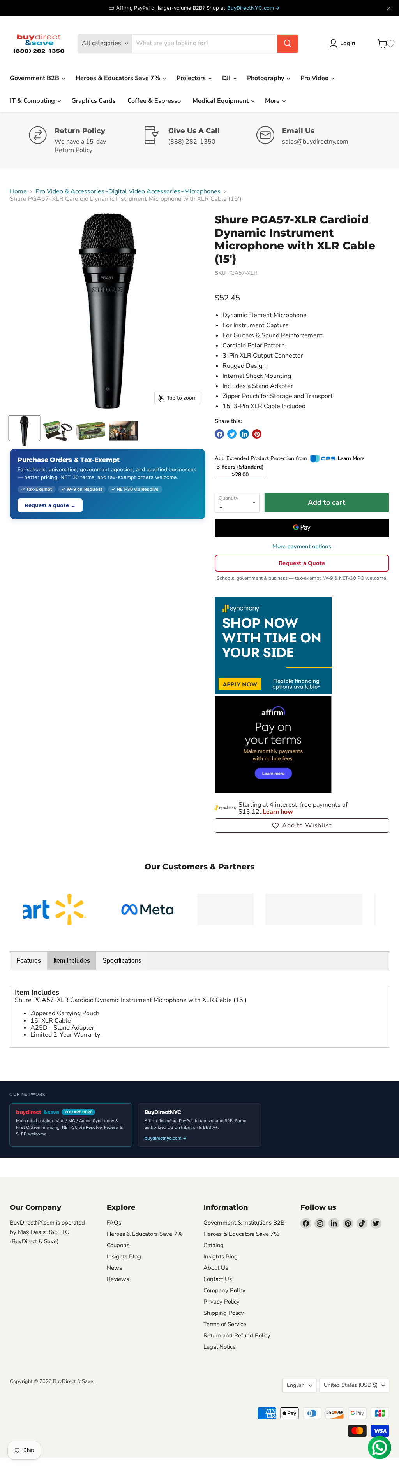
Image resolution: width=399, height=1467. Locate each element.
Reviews (118, 1279)
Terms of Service (224, 1324)
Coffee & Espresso (154, 101)
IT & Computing (33, 101)
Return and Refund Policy (236, 1335)
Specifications (121, 960)
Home (18, 191)
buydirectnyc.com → (166, 1138)
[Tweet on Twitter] (232, 434)
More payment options (301, 546)
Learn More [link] (351, 458)
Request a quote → (50, 505)
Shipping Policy (223, 1313)
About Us (215, 1268)
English (296, 1385)
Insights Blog (124, 1256)
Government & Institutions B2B (243, 1223)
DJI (227, 78)
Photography (266, 78)
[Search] (287, 44)
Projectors (192, 78)
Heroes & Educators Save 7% (119, 78)
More (273, 101)
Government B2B (35, 78)
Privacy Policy (221, 1302)
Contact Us (217, 1279)
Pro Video (315, 78)
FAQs (114, 1223)
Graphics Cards (93, 101)
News (114, 1268)
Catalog (213, 1245)
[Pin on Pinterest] (256, 434)
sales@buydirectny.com (315, 141)
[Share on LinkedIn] (244, 434)
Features (28, 960)
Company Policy (224, 1290)
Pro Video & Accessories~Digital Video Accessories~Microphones (128, 191)
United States (351, 1385)
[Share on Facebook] (219, 434)
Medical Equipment (221, 101)
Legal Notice (219, 1347)
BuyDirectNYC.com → (253, 8)
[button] (302, 825)
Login (347, 43)
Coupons (118, 1245)
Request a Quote (302, 563)
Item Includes (71, 960)
